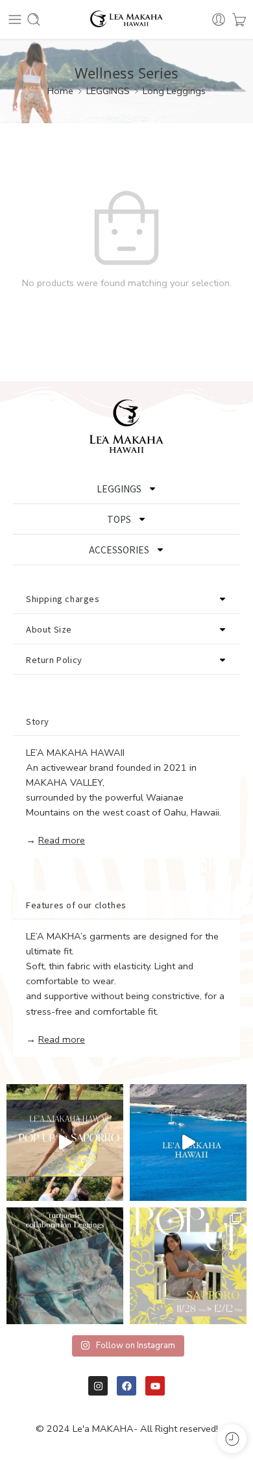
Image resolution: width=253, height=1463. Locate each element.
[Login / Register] (218, 19)
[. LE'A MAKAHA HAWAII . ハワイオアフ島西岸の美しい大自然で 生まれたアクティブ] (188, 1142)
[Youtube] (155, 1386)
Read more (61, 840)
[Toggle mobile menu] (14, 19)
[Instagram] (98, 1386)
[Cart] (239, 19)
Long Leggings (174, 90)
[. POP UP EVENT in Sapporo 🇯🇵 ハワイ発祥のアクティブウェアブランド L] (188, 1265)
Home (60, 90)
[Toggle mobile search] (34, 19)
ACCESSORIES (119, 549)
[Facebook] (126, 1386)
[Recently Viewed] (232, 1438)
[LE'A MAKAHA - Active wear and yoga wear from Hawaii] (127, 19)
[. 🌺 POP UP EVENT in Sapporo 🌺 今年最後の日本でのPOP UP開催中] (64, 1142)
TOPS (119, 519)
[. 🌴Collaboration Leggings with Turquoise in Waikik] (64, 1265)
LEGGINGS (108, 90)
